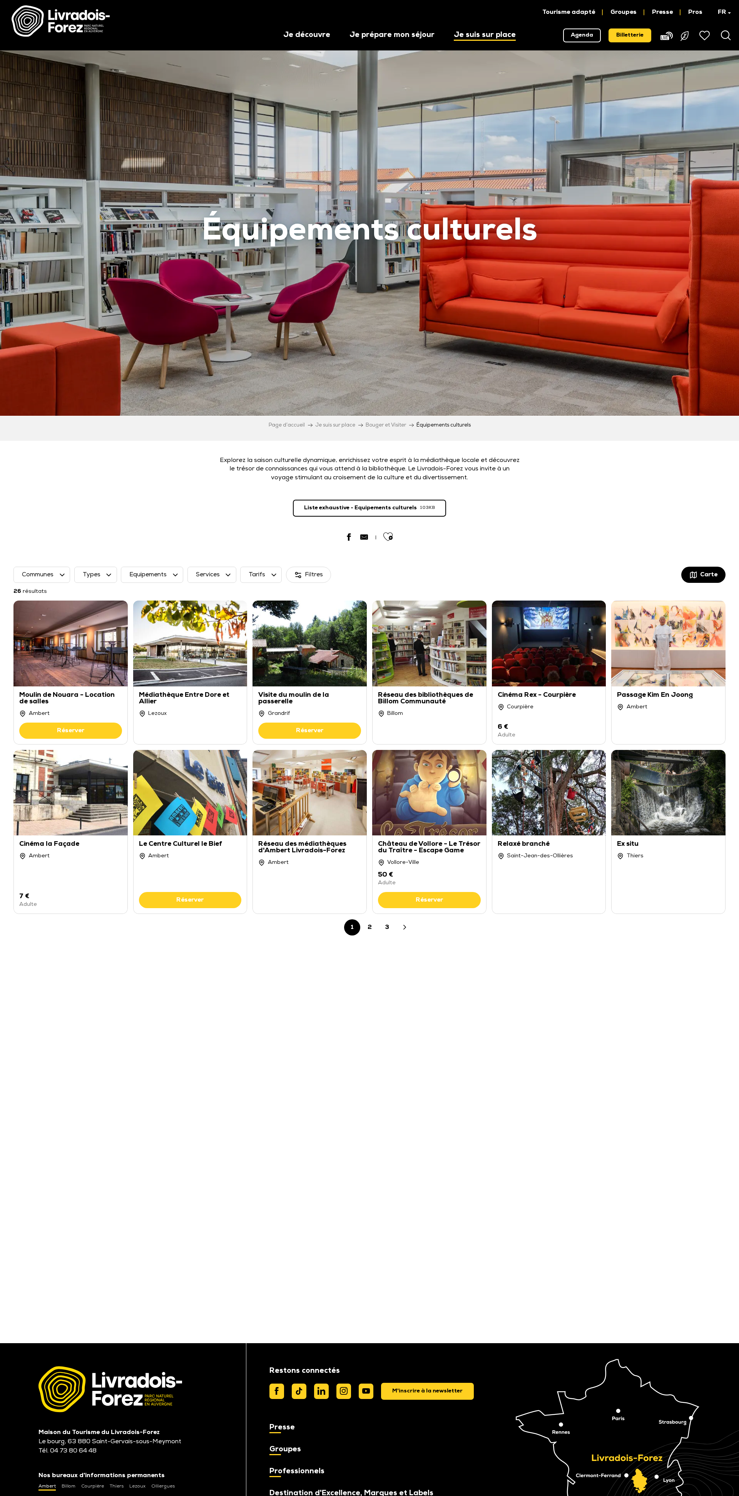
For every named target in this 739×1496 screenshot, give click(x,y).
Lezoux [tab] (137, 1486)
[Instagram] (343, 1391)
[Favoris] (705, 35)
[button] (720, 12)
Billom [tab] (68, 1486)
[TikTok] (299, 1391)
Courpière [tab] (92, 1486)
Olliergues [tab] (163, 1486)
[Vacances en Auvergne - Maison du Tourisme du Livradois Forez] (60, 21)
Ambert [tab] (47, 1486)
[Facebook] (276, 1391)
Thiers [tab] (117, 1486)
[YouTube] (366, 1391)
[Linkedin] (321, 1391)
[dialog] (427, 1391)
